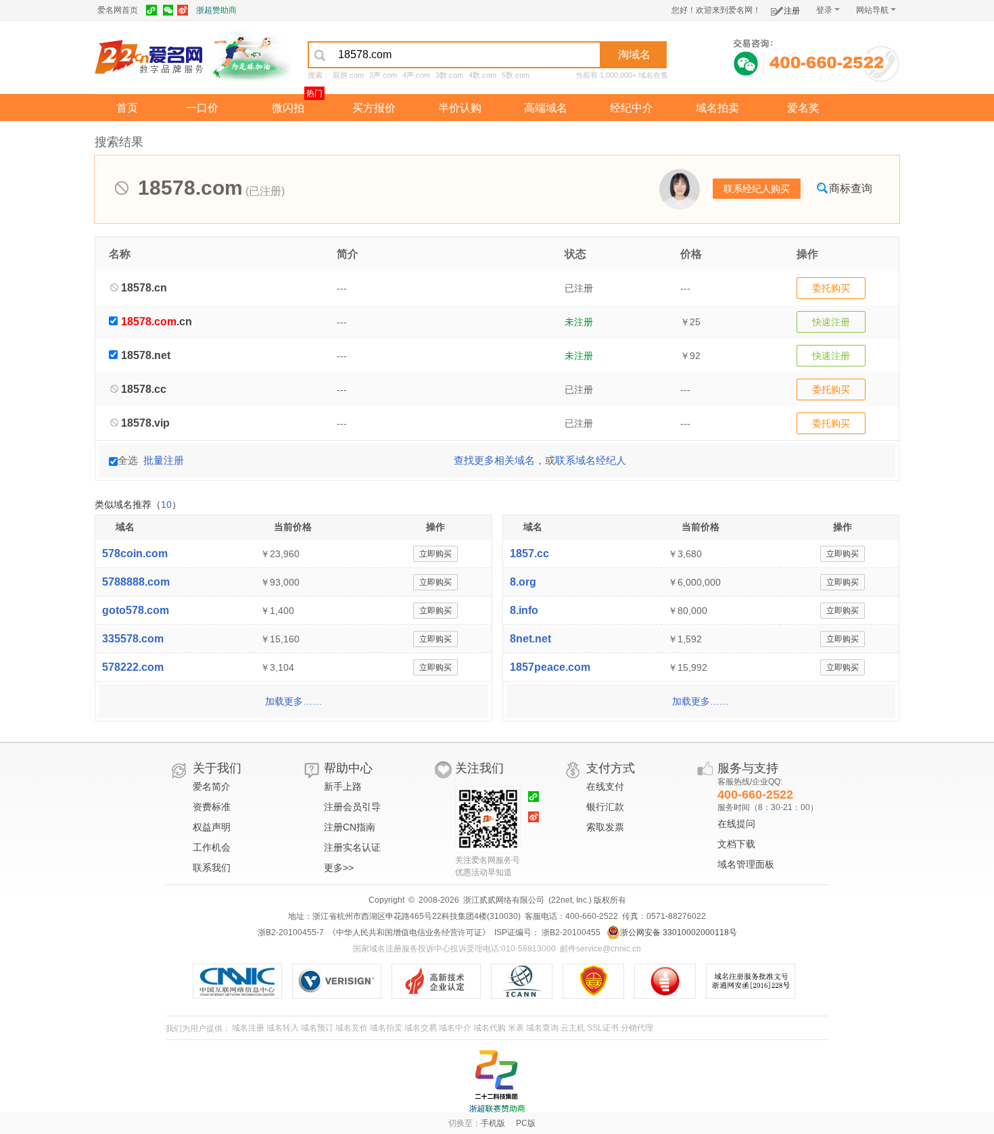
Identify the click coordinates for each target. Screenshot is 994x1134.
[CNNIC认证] (242, 981)
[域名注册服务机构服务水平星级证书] (672, 981)
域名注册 (248, 1028)
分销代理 (637, 1028)
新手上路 (343, 786)
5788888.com (136, 582)
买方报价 (374, 108)
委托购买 (831, 288)
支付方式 (610, 768)
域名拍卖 (717, 108)
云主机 (573, 1028)
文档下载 (736, 843)
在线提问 (736, 823)
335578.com (133, 638)
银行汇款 (605, 806)
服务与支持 (747, 768)
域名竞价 (351, 1028)
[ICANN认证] (527, 981)
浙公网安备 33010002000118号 (678, 932)
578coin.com (135, 553)
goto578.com (135, 610)
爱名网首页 (117, 10)
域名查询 (542, 1028)
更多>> (339, 867)
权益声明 (212, 827)
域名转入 (282, 1028)
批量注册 (163, 460)
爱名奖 (803, 108)
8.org (523, 582)
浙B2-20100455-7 (291, 932)
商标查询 (850, 188)
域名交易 (420, 1028)
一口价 (202, 108)
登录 (824, 10)
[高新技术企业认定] (441, 981)
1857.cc (529, 553)
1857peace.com (550, 667)
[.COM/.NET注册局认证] (342, 981)
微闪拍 (288, 108)
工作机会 (212, 847)
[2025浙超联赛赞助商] (497, 1081)
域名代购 (489, 1028)
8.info (524, 610)
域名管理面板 (745, 864)
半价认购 (459, 108)
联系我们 (212, 867)
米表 (516, 1028)
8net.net (530, 638)
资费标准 (212, 806)
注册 (792, 11)
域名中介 (455, 1028)
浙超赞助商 (216, 10)
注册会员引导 (352, 806)
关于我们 (217, 768)
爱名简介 (212, 786)
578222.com (133, 667)
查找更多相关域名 (494, 460)
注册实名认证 (352, 847)
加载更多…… (293, 701)
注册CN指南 (349, 827)
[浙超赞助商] (250, 56)
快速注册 (831, 321)
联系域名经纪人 (590, 460)
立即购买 (435, 554)
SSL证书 (603, 1028)
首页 (127, 108)
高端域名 (545, 108)
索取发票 (605, 827)
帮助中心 (348, 768)
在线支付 (605, 786)
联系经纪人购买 (757, 188)
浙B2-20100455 (570, 932)
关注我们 (479, 768)
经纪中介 (631, 108)
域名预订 (317, 1028)
